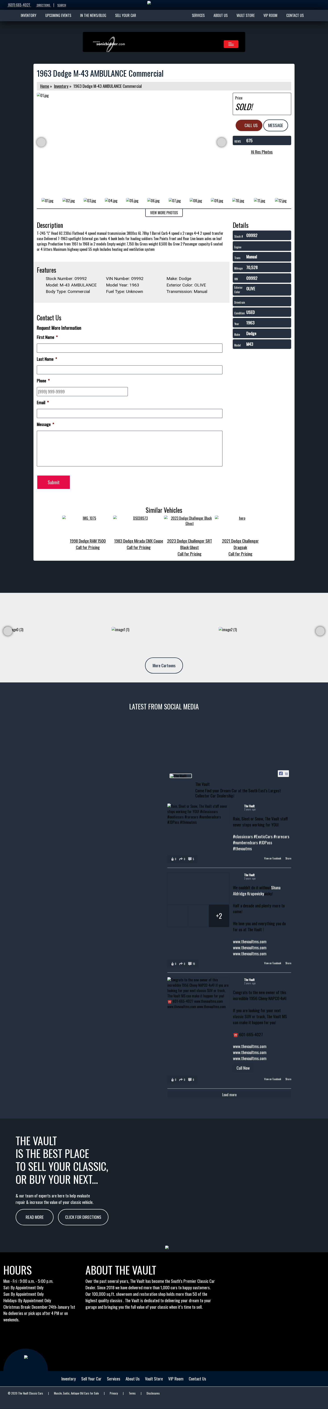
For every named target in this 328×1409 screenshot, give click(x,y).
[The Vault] (181, 776)
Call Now (243, 1068)
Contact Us (197, 1378)
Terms (132, 1393)
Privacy (114, 1393)
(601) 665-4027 (19, 5)
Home (44, 86)
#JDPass (265, 842)
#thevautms (242, 848)
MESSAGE (275, 125)
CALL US (251, 125)
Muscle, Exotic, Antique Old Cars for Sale (76, 1393)
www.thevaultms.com (249, 941)
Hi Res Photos (262, 151)
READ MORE (35, 1217)
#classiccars (243, 836)
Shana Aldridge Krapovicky (256, 890)
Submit (54, 482)
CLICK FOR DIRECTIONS (83, 1217)
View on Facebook (273, 858)
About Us (133, 1378)
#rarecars (281, 836)
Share (288, 858)
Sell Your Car (91, 1378)
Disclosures (153, 1393)
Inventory (61, 86)
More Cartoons (164, 665)
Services (113, 1378)
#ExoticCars (263, 836)
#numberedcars (245, 842)
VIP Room (175, 1378)
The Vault (249, 805)
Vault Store (154, 1378)
